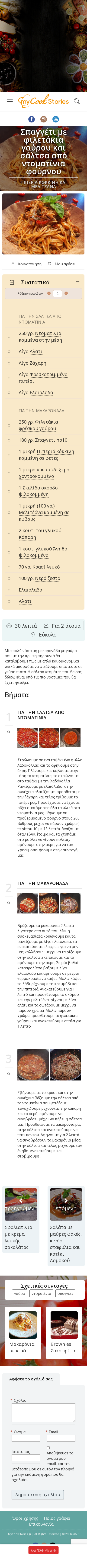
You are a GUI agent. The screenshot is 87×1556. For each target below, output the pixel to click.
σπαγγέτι (65, 1293)
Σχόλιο (19, 1400)
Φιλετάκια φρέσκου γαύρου (38, 425)
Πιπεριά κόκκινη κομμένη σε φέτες (46, 454)
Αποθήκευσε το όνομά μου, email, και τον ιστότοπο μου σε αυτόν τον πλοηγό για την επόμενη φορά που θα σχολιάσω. (43, 1466)
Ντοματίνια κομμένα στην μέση (40, 336)
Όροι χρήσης (25, 1518)
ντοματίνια (41, 1293)
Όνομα (19, 1431)
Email (52, 1431)
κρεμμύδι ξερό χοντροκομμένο (44, 472)
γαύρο (19, 1293)
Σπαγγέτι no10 (51, 440)
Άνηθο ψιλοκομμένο (43, 552)
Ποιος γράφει (57, 1518)
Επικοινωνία (41, 1524)
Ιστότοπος (21, 1451)
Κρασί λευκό (46, 567)
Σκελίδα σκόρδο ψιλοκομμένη (38, 491)
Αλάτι (36, 351)
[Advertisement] (43, 45)
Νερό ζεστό (47, 578)
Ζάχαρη (38, 363)
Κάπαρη (27, 537)
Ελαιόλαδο (41, 392)
